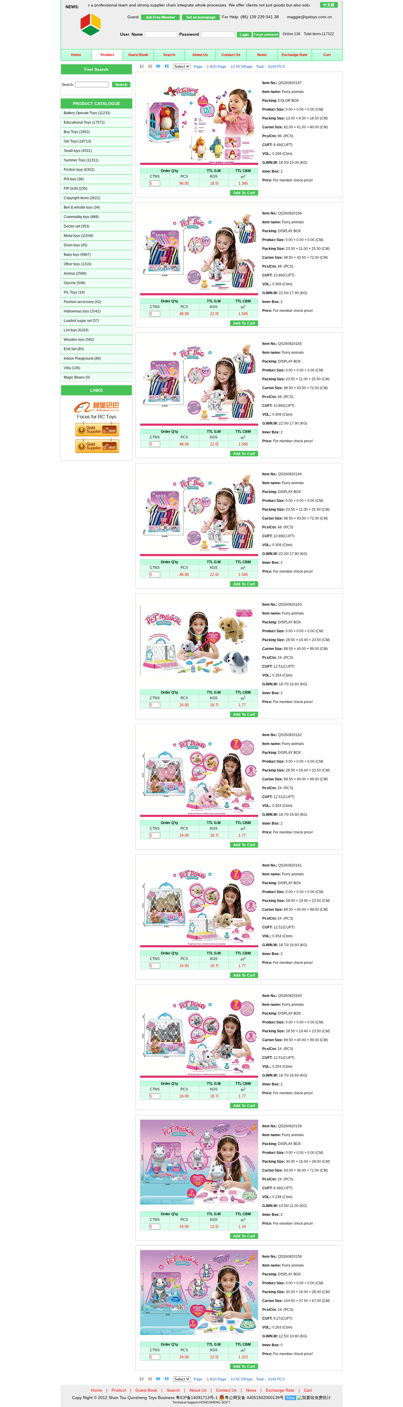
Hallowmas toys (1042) (82, 311)
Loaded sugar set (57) (81, 321)
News (262, 55)
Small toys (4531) (78, 151)
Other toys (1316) (77, 264)
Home (76, 55)
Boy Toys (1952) (77, 132)
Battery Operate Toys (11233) (87, 113)
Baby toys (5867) (77, 255)
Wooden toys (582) (79, 340)
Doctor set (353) (76, 226)
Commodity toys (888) (81, 217)
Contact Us (231, 55)
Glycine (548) (74, 283)
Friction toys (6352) (79, 170)
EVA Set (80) (74, 349)
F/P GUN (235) (75, 188)
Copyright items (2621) (82, 198)
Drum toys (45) (75, 245)
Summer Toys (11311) (81, 160)
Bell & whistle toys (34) (82, 207)
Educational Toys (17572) (84, 122)
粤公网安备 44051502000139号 (254, 1397)
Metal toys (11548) (78, 236)
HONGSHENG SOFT (214, 1402)
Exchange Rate (294, 55)
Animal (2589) (75, 273)
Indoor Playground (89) (82, 358)
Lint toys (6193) (76, 330)
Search (169, 55)
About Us (200, 55)
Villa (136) (72, 368)
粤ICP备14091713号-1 (197, 1397)
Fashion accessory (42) (82, 302)
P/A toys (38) (74, 179)
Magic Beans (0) (77, 377)
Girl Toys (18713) (77, 141)
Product (107, 55)
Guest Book (138, 55)
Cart (327, 55)
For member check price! (287, 180)
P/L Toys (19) (74, 292)
